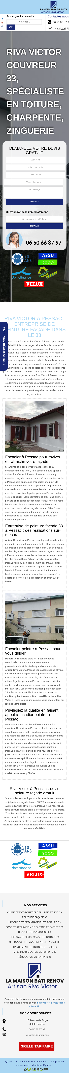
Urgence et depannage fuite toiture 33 (35, 922)
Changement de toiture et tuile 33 (34, 947)
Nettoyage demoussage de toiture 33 (34, 937)
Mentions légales (41, 1065)
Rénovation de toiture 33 (34, 956)
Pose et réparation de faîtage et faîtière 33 (34, 927)
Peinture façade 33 (34, 917)
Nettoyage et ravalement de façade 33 (34, 942)
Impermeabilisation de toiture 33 (34, 951)
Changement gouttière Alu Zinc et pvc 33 (34, 912)
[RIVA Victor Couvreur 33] (53, 7)
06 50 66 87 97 (37, 1029)
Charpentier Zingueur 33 (34, 932)
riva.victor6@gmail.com (37, 1035)
